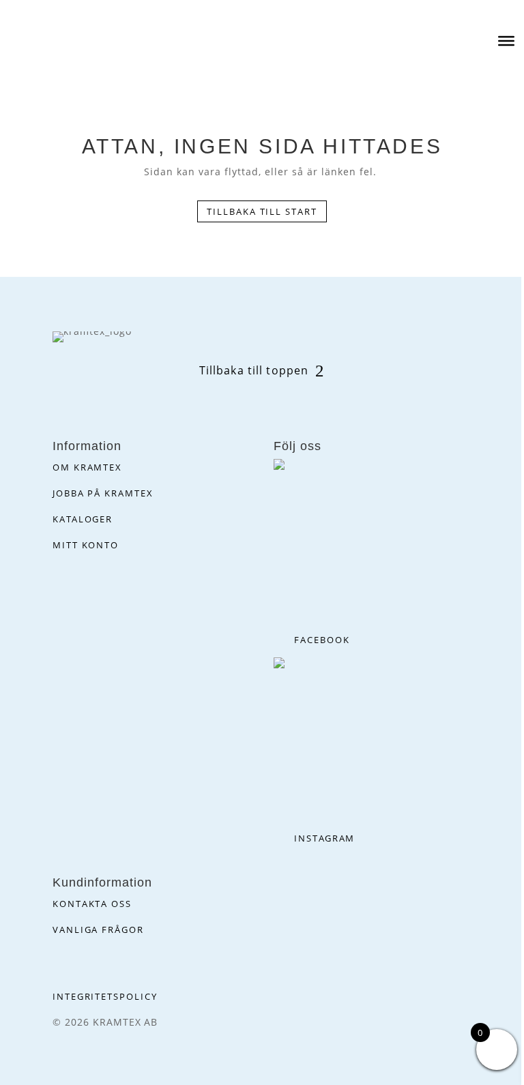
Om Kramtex (88, 467)
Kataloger (83, 519)
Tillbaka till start (262, 211)
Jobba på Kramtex (103, 493)
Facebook (322, 640)
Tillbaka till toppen (253, 370)
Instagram (324, 838)
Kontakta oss (92, 903)
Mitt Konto (86, 545)
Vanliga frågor (98, 929)
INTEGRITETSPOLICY (105, 996)
